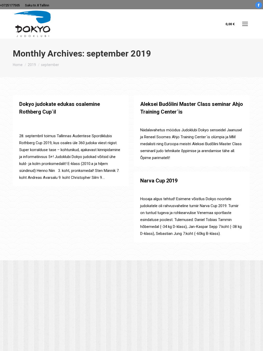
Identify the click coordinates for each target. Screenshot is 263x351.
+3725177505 (10, 5)
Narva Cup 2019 (158, 181)
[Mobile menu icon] (245, 24)
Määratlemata (29, 121)
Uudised (47, 121)
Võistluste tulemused (71, 121)
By (101, 121)
